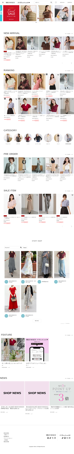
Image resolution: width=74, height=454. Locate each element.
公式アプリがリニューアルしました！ (36, 364)
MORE (37, 320)
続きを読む (3, 412)
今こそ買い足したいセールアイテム (12, 364)
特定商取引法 (6, 436)
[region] (37, 13)
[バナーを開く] (11, 13)
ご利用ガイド (6, 434)
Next (71, 63)
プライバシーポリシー (8, 438)
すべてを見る (67, 33)
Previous (62, 63)
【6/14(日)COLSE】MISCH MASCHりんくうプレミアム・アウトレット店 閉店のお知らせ (37, 408)
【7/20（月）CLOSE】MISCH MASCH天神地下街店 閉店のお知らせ (12, 407)
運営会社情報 (6, 441)
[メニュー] (3, 2)
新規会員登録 (6, 433)
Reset (25, 247)
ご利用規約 (6, 440)
